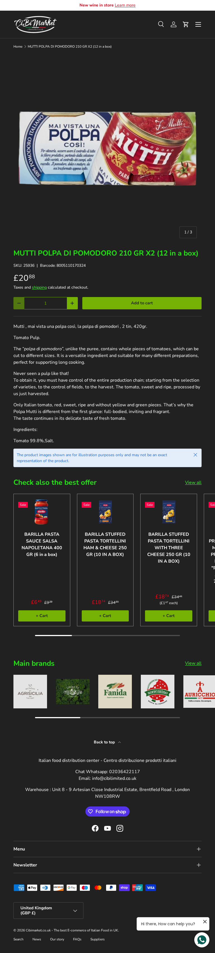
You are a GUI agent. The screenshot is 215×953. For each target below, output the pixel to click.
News (36, 939)
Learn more (125, 5)
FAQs (77, 939)
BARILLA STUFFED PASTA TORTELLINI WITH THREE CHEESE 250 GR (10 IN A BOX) (168, 547)
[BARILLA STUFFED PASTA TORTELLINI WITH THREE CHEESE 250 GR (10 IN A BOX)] (168, 511)
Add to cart (142, 303)
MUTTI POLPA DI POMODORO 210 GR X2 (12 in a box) (70, 46)
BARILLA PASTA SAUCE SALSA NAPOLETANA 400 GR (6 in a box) (42, 544)
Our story (57, 939)
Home (17, 46)
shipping (39, 287)
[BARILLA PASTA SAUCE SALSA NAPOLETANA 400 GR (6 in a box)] (42, 511)
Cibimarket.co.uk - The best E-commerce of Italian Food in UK (72, 930)
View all (193, 482)
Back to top (105, 742)
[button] (186, 24)
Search (18, 939)
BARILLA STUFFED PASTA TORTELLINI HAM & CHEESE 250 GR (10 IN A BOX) (105, 544)
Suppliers (97, 939)
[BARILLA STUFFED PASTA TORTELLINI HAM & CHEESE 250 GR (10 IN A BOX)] (105, 511)
